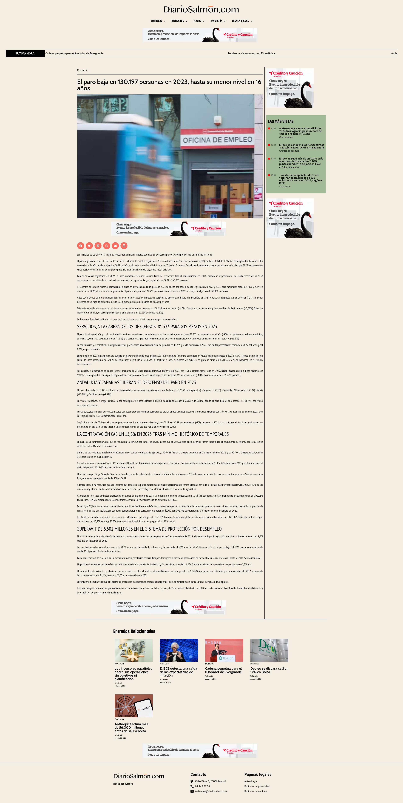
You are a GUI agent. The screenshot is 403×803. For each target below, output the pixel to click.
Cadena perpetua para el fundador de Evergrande (223, 670)
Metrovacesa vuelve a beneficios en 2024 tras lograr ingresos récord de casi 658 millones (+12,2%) (300, 131)
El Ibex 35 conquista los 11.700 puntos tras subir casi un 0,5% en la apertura (301, 146)
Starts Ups (284, 186)
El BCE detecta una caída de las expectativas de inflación (178, 672)
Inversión (216, 21)
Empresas (156, 21)
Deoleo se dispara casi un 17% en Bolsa (176, 53)
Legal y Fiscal (240, 21)
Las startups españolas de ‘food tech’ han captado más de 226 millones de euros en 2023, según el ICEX (301, 179)
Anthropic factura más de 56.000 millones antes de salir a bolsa (353, 53)
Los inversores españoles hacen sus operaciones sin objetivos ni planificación (133, 673)
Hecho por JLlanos (123, 784)
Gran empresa (286, 137)
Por (118, 683)
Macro (197, 21)
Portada (82, 70)
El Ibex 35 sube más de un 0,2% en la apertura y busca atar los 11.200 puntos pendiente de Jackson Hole (301, 161)
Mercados (178, 21)
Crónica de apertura (289, 151)
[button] (80, 245)
